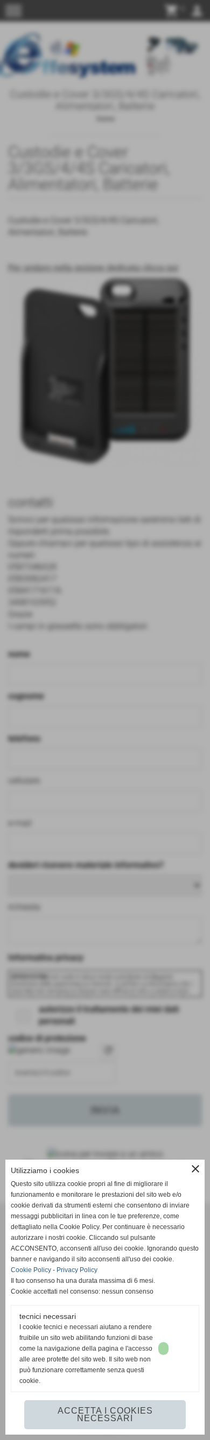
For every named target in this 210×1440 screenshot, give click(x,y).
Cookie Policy (31, 1270)
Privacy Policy (77, 1270)
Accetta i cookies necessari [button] (105, 1414)
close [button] (195, 1168)
